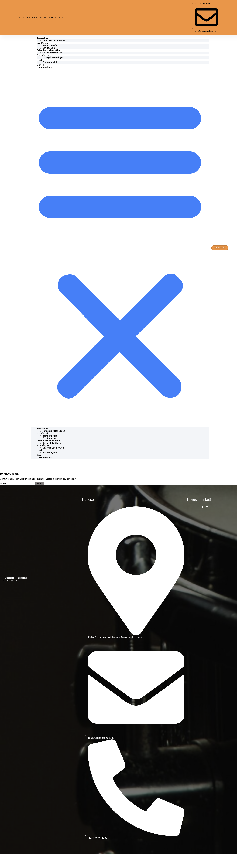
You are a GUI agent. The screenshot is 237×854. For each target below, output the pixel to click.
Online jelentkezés (52, 53)
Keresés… (5, 483)
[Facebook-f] (202, 507)
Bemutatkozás (49, 45)
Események (43, 55)
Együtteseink (49, 48)
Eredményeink (49, 62)
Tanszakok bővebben (53, 40)
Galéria (40, 65)
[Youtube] (207, 507)
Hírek (39, 60)
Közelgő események (53, 57)
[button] (120, 247)
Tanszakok (42, 38)
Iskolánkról (42, 43)
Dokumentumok (45, 67)
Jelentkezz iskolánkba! (48, 50)
